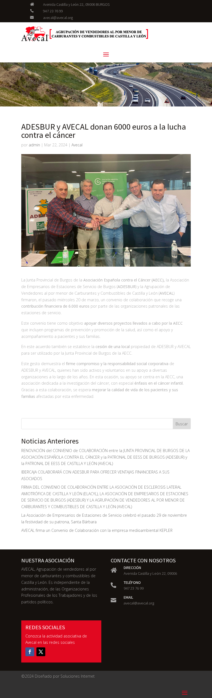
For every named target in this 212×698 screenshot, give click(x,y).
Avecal (77, 144)
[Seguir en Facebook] (29, 651)
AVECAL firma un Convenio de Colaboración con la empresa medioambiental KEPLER (97, 530)
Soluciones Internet (77, 676)
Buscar (182, 423)
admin (34, 144)
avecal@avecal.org (58, 17)
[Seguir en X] (40, 651)
